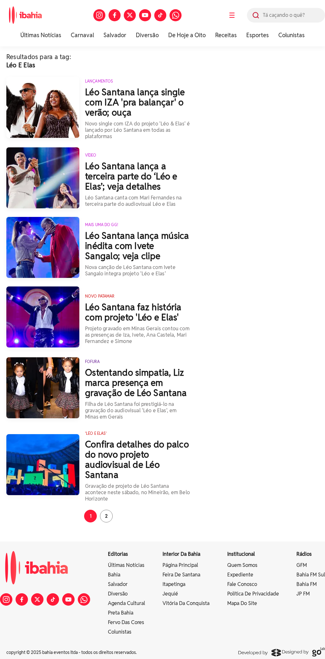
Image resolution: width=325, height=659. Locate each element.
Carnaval (82, 35)
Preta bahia (120, 612)
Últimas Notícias (40, 35)
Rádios (304, 554)
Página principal (180, 565)
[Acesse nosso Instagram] (99, 15)
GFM (301, 565)
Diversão (147, 35)
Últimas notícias (126, 565)
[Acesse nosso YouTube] (145, 15)
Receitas (226, 35)
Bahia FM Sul (310, 574)
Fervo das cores (126, 622)
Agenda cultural (126, 603)
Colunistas (291, 35)
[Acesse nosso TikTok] (160, 15)
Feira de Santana (181, 574)
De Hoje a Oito (187, 35)
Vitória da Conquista (185, 603)
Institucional (241, 554)
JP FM (303, 593)
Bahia (114, 574)
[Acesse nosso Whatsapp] (175, 15)
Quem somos (242, 565)
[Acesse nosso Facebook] (115, 15)
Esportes (257, 35)
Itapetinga (173, 584)
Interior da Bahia (181, 554)
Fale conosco (242, 584)
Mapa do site (242, 603)
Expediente (240, 574)
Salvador (114, 35)
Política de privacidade (253, 593)
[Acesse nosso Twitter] (130, 15)
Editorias (118, 554)
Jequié (170, 593)
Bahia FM (306, 584)
